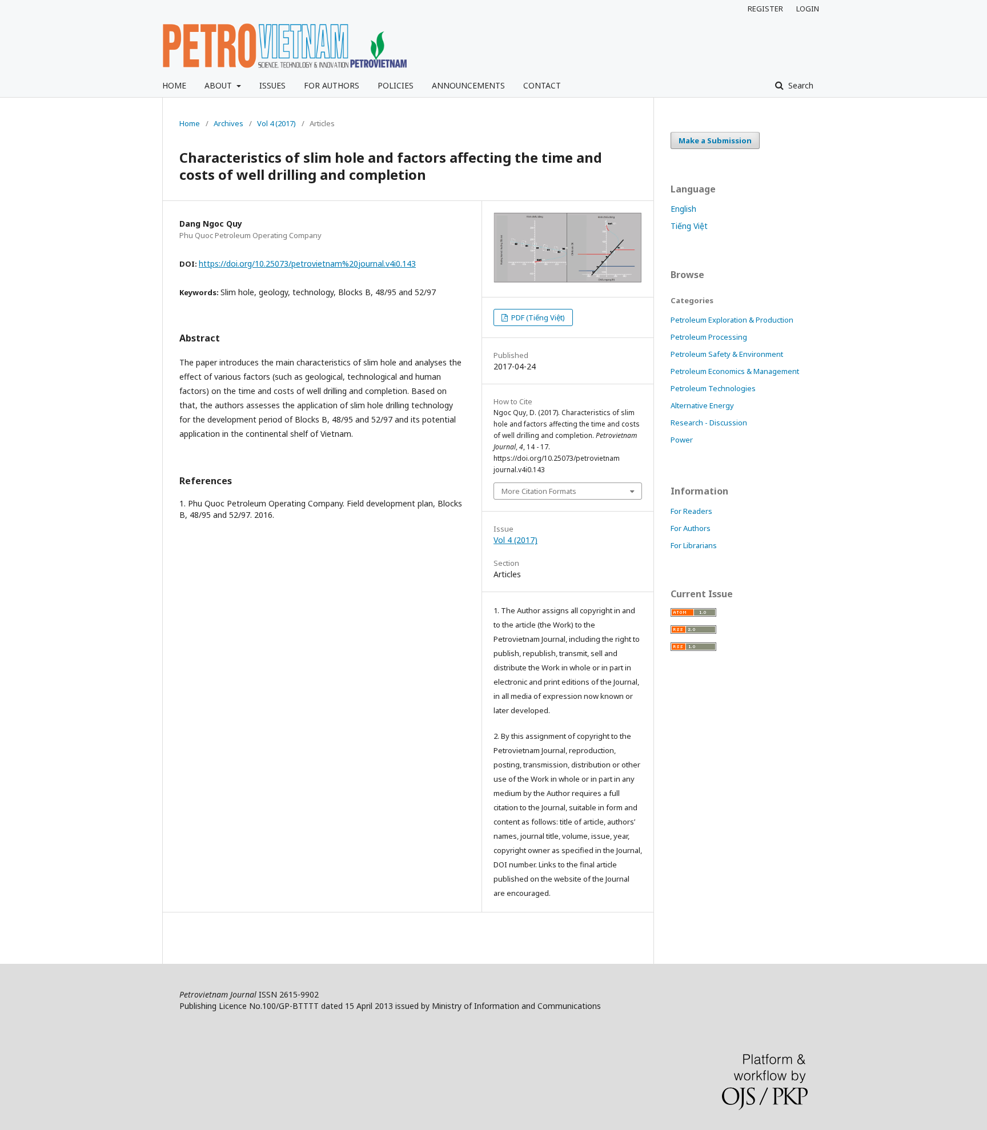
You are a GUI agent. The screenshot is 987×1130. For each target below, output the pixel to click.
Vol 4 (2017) (276, 123)
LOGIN (807, 8)
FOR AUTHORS (331, 85)
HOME (174, 85)
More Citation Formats (538, 491)
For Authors (691, 528)
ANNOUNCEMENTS (468, 85)
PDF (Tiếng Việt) (537, 317)
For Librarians (694, 545)
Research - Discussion (709, 422)
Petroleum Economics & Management (735, 371)
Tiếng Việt (689, 225)
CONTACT (542, 85)
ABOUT (219, 85)
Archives (228, 123)
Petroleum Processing (709, 337)
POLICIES (396, 85)
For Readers (691, 511)
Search (799, 85)
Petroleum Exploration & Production (732, 320)
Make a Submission (715, 140)
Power (682, 440)
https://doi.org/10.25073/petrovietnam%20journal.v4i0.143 (307, 263)
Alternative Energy (702, 405)
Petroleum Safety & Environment (727, 354)
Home (189, 123)
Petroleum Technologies (713, 388)
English (683, 208)
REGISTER (765, 8)
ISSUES (272, 85)
